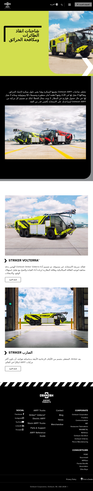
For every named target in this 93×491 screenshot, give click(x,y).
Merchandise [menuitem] (57, 424)
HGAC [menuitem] (86, 454)
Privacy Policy (72, 479)
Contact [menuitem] (59, 410)
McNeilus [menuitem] (84, 432)
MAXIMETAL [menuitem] (83, 429)
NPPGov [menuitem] (85, 460)
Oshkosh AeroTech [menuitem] (81, 435)
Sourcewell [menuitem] (84, 457)
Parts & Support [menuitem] (38, 427)
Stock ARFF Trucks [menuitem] (36, 423)
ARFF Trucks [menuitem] (39, 410)
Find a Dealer (88, 479)
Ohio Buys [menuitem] (84, 469)
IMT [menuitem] (86, 423)
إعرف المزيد (13, 280)
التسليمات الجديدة (84, 4)
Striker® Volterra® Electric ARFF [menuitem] (37, 416)
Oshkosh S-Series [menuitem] (81, 439)
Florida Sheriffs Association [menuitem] (82, 464)
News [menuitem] (60, 419)
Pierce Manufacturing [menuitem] (80, 442)
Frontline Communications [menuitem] (82, 419)
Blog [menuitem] (61, 415)
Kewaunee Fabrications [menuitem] (79, 426)
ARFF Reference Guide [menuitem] (37, 434)
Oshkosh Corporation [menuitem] (80, 414)
